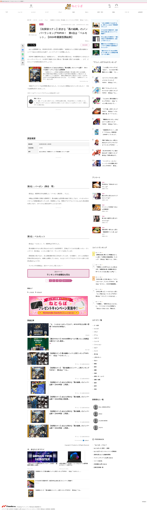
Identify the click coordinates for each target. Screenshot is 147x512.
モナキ (101, 427)
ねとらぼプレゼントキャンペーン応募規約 (104, 451)
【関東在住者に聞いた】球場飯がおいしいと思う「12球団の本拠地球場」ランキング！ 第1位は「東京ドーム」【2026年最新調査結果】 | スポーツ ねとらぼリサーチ (106, 259)
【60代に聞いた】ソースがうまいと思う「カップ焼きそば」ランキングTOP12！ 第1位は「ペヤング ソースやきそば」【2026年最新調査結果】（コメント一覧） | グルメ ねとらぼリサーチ (107, 296)
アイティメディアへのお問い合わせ (102, 457)
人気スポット (97, 357)
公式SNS (11, 509)
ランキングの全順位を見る (58, 275)
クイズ (46, 12)
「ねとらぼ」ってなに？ (99, 445)
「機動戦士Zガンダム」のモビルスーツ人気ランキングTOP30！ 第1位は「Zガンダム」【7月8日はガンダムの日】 (110, 124)
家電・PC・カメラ (99, 376)
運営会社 (43, 509)
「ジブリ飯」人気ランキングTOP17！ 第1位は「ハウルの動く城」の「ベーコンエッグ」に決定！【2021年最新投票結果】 (110, 113)
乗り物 (96, 354)
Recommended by (79, 440)
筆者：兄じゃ (37, 98)
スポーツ (96, 338)
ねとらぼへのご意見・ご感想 (100, 448)
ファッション (97, 344)
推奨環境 (53, 509)
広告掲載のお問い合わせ (99, 464)
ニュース (20, 12)
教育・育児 (100, 12)
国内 (95, 367)
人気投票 (31, 292)
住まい (87, 12)
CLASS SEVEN (103, 420)
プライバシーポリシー (31, 509)
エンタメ (33, 12)
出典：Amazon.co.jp (32, 34)
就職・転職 (97, 379)
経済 (95, 386)
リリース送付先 (97, 461)
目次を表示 (85, 45)
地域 (73, 12)
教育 (95, 382)
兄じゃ (87, 41)
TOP (7, 12)
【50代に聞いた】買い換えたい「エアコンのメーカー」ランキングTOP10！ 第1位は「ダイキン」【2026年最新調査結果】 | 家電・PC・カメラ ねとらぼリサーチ (106, 284)
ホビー (96, 347)
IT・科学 (96, 325)
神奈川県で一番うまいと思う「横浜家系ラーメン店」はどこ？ (110, 232)
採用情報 (48, 509)
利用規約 (144, 501)
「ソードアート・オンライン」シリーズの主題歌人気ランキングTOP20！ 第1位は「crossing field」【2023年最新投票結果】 (110, 165)
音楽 (95, 389)
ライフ (96, 351)
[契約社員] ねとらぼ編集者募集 (101, 454)
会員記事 (140, 12)
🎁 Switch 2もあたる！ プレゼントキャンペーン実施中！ (12, 1)
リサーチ (127, 12)
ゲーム (96, 335)
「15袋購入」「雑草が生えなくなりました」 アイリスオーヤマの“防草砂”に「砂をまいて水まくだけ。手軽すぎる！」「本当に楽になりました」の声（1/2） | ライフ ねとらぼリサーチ (106, 308)
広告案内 (16, 509)
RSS (39, 509)
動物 (113, 12)
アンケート (96, 177)
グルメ (60, 12)
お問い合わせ (22, 509)
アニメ (41, 24)
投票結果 (39, 292)
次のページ (66, 280)
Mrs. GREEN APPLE (104, 407)
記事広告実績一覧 (97, 467)
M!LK (100, 414)
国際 (95, 370)
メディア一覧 (5, 509)
